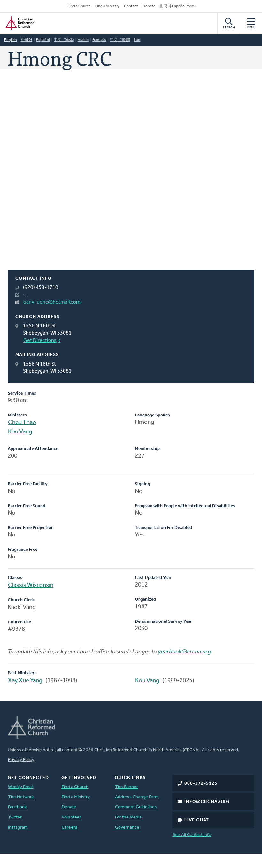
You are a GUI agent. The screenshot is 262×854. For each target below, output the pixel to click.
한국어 (26, 40)
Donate (149, 6)
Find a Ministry (107, 6)
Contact (131, 6)
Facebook (17, 807)
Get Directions (40, 340)
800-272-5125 (201, 783)
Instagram (18, 827)
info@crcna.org (206, 801)
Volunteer (71, 817)
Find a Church (79, 6)
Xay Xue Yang (25, 681)
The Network (21, 797)
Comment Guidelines (136, 807)
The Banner (126, 787)
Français (99, 40)
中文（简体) (64, 40)
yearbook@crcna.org (184, 652)
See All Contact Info (192, 835)
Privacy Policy (21, 759)
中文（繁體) (120, 40)
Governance (127, 827)
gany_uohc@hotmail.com (52, 302)
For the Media (128, 817)
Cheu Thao (22, 423)
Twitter (15, 817)
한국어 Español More (177, 6)
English (10, 40)
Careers (69, 827)
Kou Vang (20, 432)
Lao (137, 40)
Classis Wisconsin (30, 585)
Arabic (83, 40)
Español (43, 40)
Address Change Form (137, 797)
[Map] (131, 177)
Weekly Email (21, 787)
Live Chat (196, 820)
